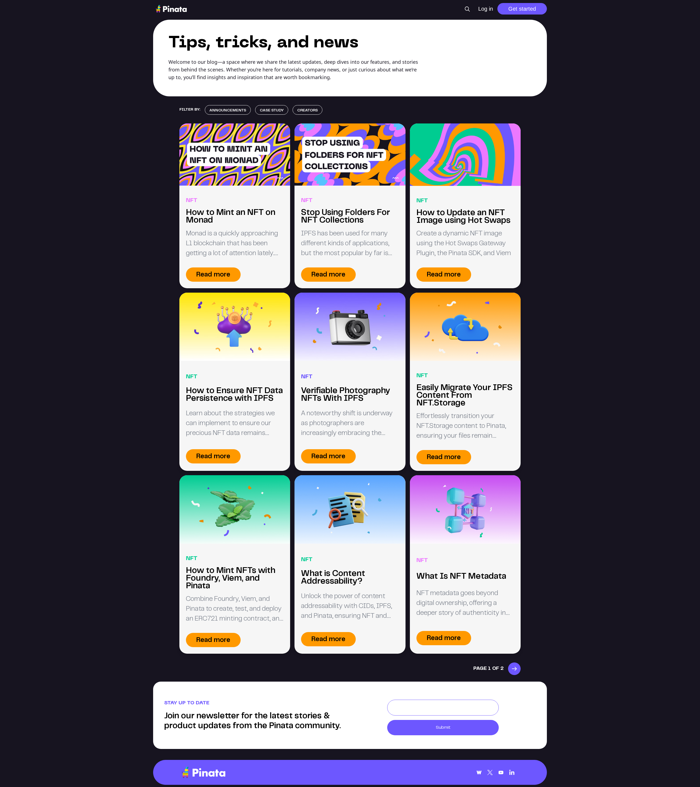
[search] (467, 9)
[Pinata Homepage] (203, 772)
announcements (227, 110)
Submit (443, 728)
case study (272, 110)
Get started (522, 9)
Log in (485, 9)
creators (307, 110)
